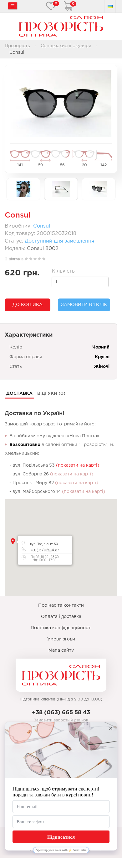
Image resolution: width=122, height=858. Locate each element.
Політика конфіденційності (61, 628)
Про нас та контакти (61, 605)
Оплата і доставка (61, 617)
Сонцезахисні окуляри (66, 46)
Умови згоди (61, 639)
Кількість (63, 271)
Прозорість (17, 46)
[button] (13, 541)
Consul (41, 226)
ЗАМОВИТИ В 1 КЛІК (84, 305)
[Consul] (61, 103)
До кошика (28, 305)
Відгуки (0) (51, 393)
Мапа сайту (61, 650)
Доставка (19, 393)
